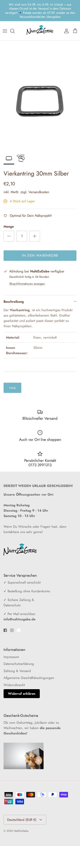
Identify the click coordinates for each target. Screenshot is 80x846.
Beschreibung (14, 289)
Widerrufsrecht (14, 672)
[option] (40, 82)
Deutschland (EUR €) (21, 807)
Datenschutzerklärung (19, 652)
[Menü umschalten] (5, 19)
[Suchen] (15, 19)
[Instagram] (12, 618)
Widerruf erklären (21, 681)
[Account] (65, 19)
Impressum (11, 644)
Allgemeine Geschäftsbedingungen (29, 666)
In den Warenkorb (40, 243)
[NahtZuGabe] (40, 19)
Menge (9, 215)
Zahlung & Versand (17, 658)
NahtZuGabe (21, 819)
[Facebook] (5, 618)
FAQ (12, 376)
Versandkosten (38, 180)
